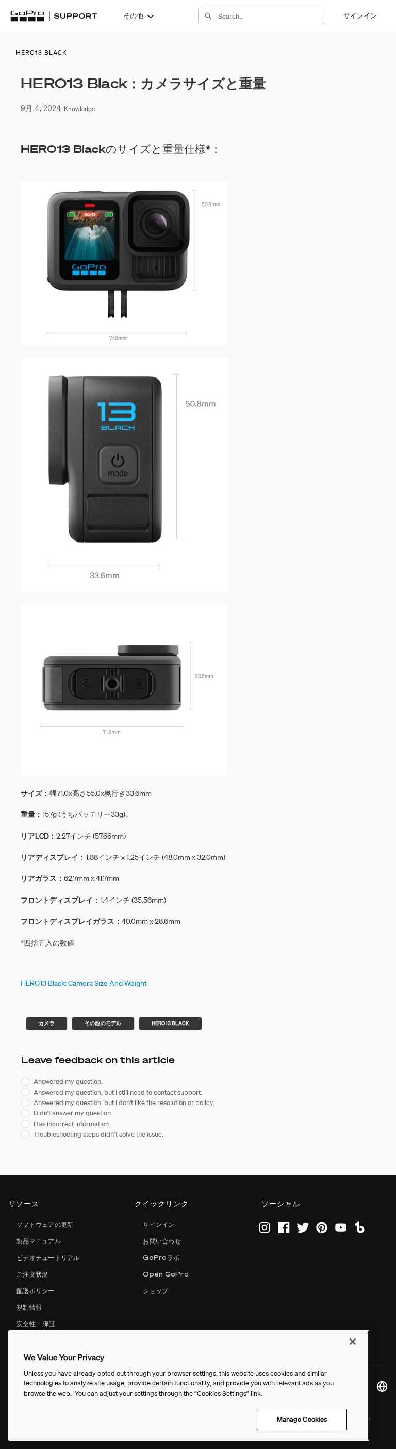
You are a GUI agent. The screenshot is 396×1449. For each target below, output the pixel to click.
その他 (133, 15)
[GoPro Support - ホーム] (53, 16)
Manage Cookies (302, 1419)
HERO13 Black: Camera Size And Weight (84, 983)
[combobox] (271, 16)
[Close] (352, 1341)
